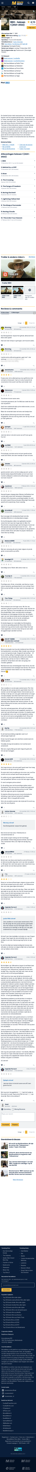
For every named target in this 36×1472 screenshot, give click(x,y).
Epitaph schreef (8, 1080)
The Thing (8, 598)
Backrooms (6, 1265)
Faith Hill (24, 44)
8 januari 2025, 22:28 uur (28, 463)
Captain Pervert (11, 907)
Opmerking (7, 1109)
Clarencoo (9, 390)
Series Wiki (25, 1439)
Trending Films (5, 1248)
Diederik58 (9, 759)
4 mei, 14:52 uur (30, 957)
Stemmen (9, 15)
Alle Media (32, 257)
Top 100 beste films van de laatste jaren (15, 1310)
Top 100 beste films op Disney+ (12, 1315)
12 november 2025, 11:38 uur (27, 679)
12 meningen (15, 312)
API (28, 1443)
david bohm (9, 370)
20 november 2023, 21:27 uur (27, 327)
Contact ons (13, 1437)
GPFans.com (6, 1411)
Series (9, 7)
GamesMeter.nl (7, 1420)
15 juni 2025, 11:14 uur (29, 541)
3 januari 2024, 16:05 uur (28, 390)
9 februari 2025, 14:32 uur (28, 486)
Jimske (7, 464)
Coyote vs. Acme (8, 1262)
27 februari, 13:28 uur (29, 851)
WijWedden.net (7, 1423)
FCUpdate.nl (6, 1408)
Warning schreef (8, 823)
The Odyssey (7, 1255)
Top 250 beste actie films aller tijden (14, 1307)
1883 (14, 7)
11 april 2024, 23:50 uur (29, 426)
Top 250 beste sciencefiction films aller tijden (16, 1300)
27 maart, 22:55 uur (30, 874)
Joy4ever (8, 486)
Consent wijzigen (12, 1443)
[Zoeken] (28, 3)
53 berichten (5, 312)
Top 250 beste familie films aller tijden (14, 1305)
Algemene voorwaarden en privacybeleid (17, 1441)
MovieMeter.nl (7, 1413)
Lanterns (23, 1263)
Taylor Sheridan (18, 42)
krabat (7, 680)
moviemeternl (8, 1393)
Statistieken (29, 15)
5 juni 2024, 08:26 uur (29, 445)
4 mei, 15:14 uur (30, 1069)
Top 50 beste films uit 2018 (11, 1322)
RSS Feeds (22, 1443)
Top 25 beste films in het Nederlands (14, 1327)
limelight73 (9, 559)
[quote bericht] (34, 345)
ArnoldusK (8, 510)
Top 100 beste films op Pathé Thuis (13, 1317)
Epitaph (7, 427)
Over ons (22, 1437)
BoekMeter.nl (7, 1418)
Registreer (5, 1437)
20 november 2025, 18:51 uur (27, 728)
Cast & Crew (19, 15)
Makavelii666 (9, 541)
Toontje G (8, 576)
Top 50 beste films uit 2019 (11, 1325)
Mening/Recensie (19, 1109)
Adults (23, 1256)
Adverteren (29, 1437)
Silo (22, 1253)
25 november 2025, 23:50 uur (27, 759)
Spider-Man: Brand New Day (8, 1259)
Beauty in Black (25, 1268)
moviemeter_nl (9, 1396)
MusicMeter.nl (7, 1416)
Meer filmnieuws (18, 1179)
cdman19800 (9, 852)
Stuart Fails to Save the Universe (27, 1271)
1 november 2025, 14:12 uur (27, 576)
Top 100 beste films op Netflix (12, 1312)
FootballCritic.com (8, 1406)
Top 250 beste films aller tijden (12, 1297)
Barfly (7, 728)
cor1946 (7, 445)
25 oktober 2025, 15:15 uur (28, 559)
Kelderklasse (7, 1425)
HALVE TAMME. (10, 639)
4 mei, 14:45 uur (30, 907)
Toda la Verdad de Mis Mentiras (27, 1259)
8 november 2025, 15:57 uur (27, 598)
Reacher (23, 1265)
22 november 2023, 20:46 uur (27, 349)
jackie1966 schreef (9, 918)
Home (3, 7)
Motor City (6, 1270)
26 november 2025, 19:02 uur (27, 811)
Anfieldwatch (7, 1428)
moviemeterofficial (10, 1390)
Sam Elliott (8, 44)
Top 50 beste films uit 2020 (11, 1320)
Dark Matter (24, 1251)
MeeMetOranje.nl (8, 1430)
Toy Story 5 (6, 1272)
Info (2, 15)
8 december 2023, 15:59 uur (27, 369)
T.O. (6, 874)
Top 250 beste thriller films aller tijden (14, 1302)
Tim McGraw (16, 44)
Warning (8, 327)
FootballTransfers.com (10, 1403)
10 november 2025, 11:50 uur (27, 639)
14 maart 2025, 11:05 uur (28, 510)
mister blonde (10, 811)
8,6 (22, 35)
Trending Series (24, 1248)
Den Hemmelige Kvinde (8, 1252)
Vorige (19, 323)
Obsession (6, 1267)
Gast (7, 1104)
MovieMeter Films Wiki (13, 1439)
